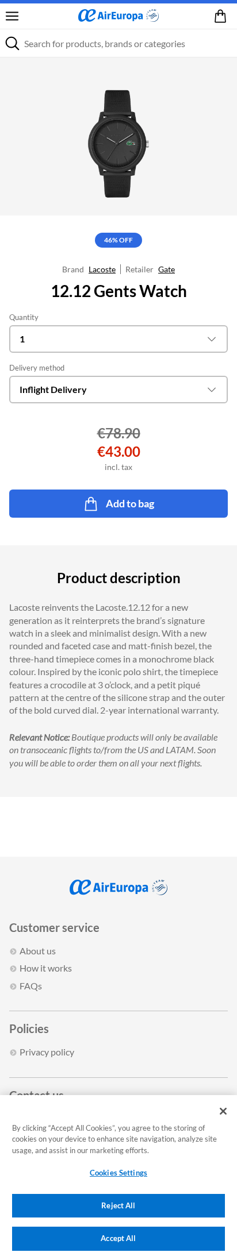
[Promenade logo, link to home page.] (118, 887)
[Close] (223, 1111)
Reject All (118, 1205)
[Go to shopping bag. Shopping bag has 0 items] (222, 16)
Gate (166, 269)
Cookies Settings (118, 1172)
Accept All (118, 1238)
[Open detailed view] (118, 136)
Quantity (24, 317)
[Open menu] (12, 16)
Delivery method (36, 367)
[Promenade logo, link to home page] (118, 16)
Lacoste (102, 269)
